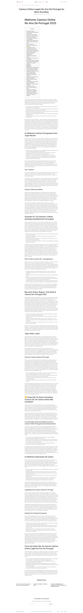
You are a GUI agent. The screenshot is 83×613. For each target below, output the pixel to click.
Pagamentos (29, 66)
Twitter (62, 611)
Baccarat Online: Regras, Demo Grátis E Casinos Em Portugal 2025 (32, 41)
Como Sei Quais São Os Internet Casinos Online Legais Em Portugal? (32, 62)
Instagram (65, 611)
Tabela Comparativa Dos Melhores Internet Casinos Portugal (31, 74)
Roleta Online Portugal (31, 86)
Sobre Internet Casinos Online (32, 76)
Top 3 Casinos (29, 33)
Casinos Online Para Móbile (32, 34)
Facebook (58, 611)
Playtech (28, 95)
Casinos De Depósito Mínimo (32, 69)
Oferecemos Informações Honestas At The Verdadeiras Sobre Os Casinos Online (32, 91)
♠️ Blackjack (29, 65)
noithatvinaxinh (36, 14)
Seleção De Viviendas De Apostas (33, 60)
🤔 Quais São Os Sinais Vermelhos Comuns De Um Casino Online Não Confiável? (32, 48)
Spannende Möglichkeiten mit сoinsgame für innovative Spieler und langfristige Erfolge (58, 585)
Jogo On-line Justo (30, 44)
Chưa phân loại (42, 14)
